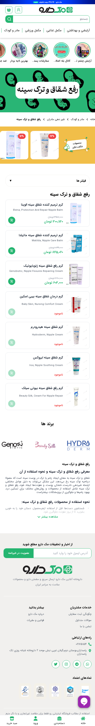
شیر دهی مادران (56, 119)
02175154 (81, 644)
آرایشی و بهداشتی (78, 30)
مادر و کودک (11, 30)
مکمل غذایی (53, 30)
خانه (92, 119)
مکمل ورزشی (33, 30)
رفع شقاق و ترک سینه (28, 119)
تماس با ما (85, 626)
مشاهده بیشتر (50, 517)
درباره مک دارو (36, 614)
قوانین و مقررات (35, 620)
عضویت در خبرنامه (18, 553)
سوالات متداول (83, 620)
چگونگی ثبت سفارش (79, 614)
